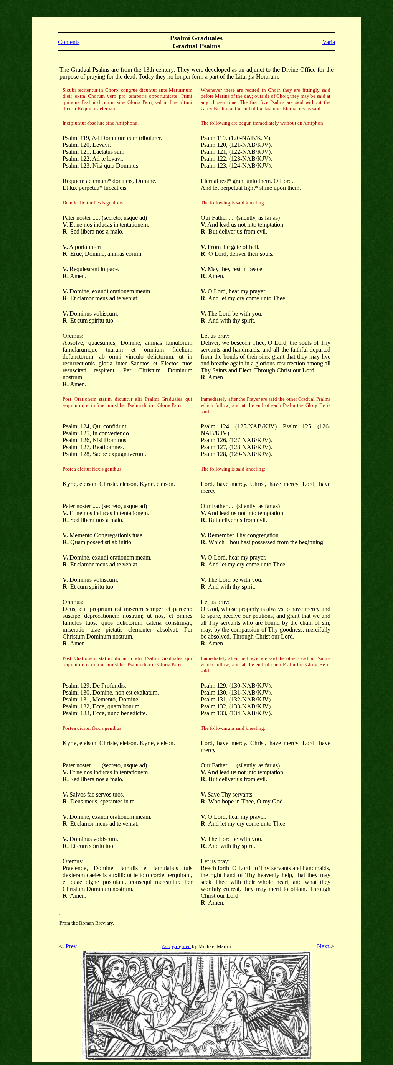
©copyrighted (176, 946)
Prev (71, 946)
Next (323, 946)
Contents (68, 42)
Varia (328, 42)
